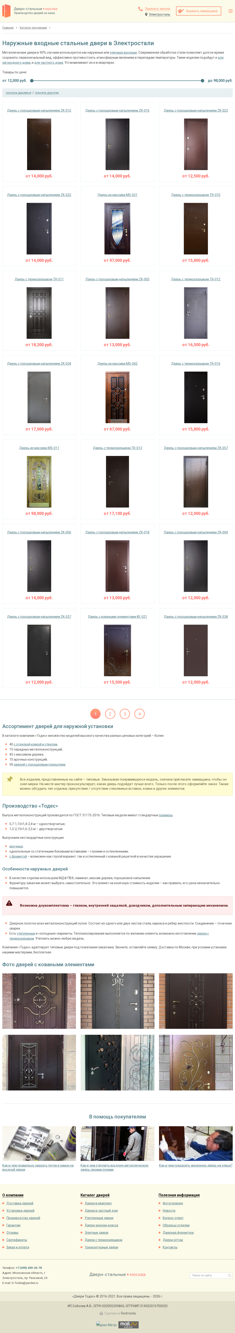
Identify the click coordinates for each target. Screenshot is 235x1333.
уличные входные (123, 52)
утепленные (26, 933)
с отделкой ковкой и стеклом (35, 744)
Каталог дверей (95, 1195)
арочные (16, 846)
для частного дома (48, 62)
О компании (12, 1195)
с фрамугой (18, 856)
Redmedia (128, 1313)
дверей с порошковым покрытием (39, 764)
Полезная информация (179, 1195)
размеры (166, 815)
